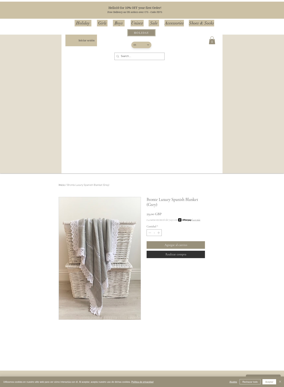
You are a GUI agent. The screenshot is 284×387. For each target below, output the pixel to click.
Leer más (196, 219)
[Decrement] (149, 233)
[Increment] (159, 233)
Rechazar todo (250, 381)
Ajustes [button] (233, 381)
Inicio (62, 185)
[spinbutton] (154, 233)
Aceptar (269, 381)
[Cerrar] (280, 381)
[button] (212, 40)
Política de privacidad (142, 381)
